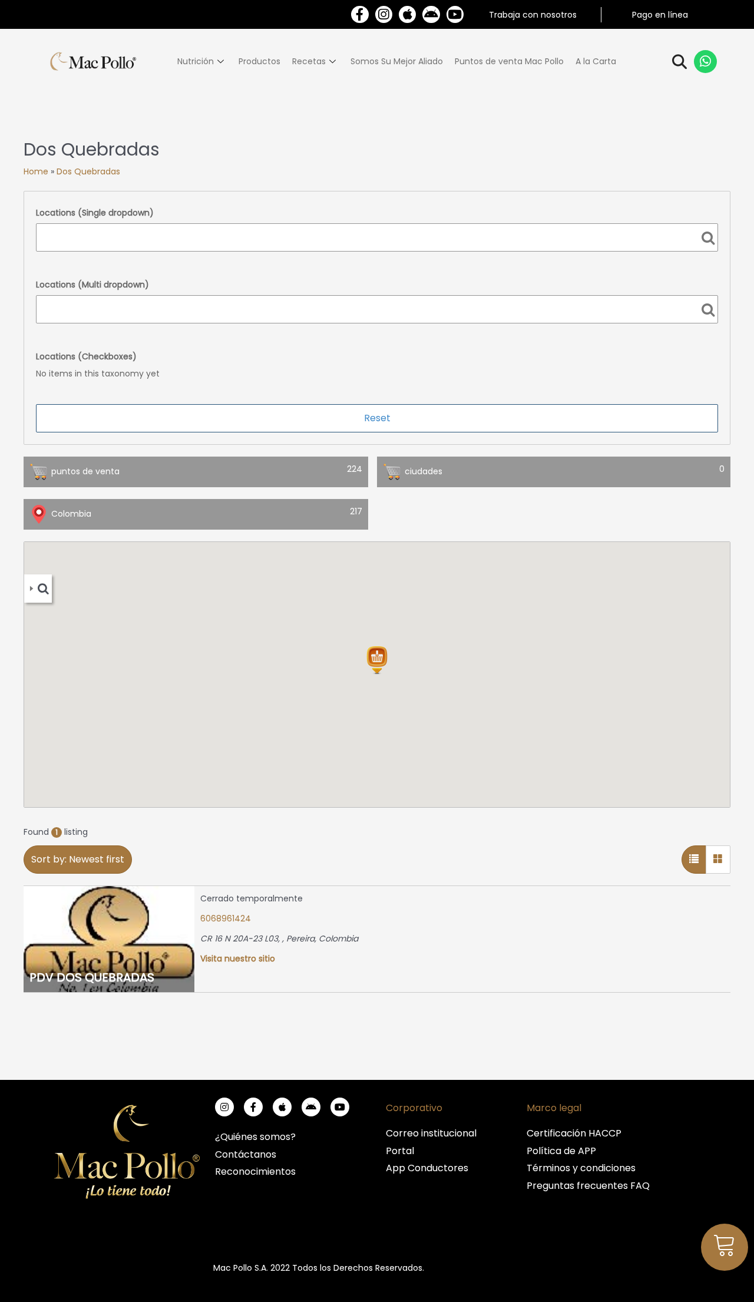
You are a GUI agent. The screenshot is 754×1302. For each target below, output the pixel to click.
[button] (377, 660)
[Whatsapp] (705, 62)
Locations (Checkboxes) (86, 356)
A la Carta (596, 61)
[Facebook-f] (359, 14)
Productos (259, 61)
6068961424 (225, 918)
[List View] (694, 859)
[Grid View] (718, 859)
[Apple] (407, 14)
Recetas (309, 61)
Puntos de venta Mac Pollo (509, 61)
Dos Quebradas (88, 171)
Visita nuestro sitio (237, 958)
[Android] (430, 14)
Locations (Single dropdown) (95, 213)
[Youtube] (455, 14)
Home (36, 171)
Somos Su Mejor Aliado (396, 61)
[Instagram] (383, 14)
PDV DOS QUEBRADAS (91, 977)
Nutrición (195, 61)
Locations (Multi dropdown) (92, 284)
